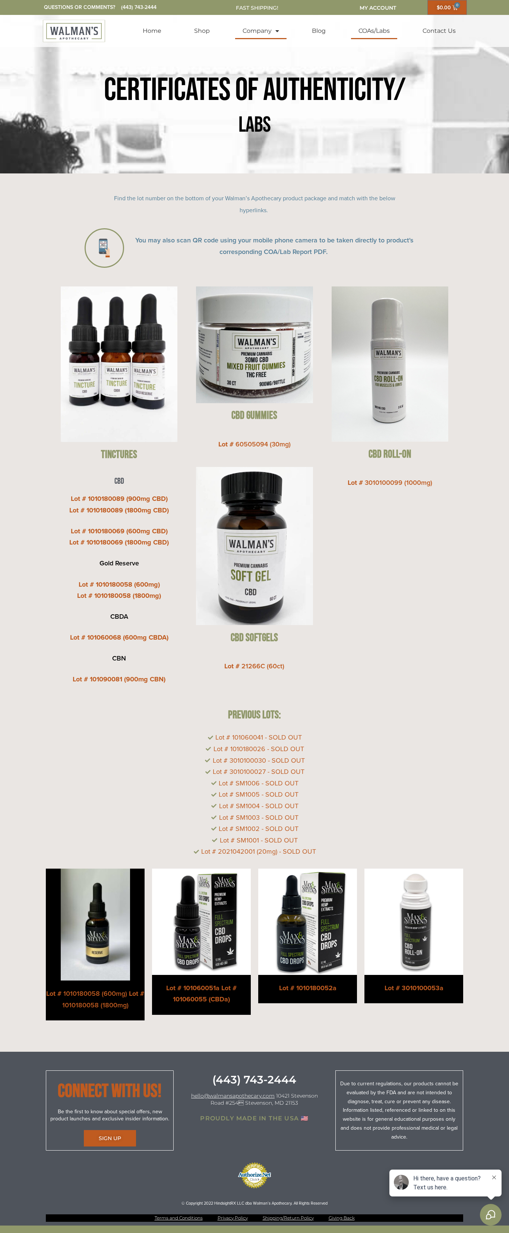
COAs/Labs (374, 30)
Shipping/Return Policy (288, 1218)
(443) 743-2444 (139, 7)
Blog (319, 30)
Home (152, 30)
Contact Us (439, 30)
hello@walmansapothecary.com (233, 1095)
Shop (202, 30)
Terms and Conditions (179, 1218)
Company (257, 30)
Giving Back (342, 1218)
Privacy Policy (233, 1218)
